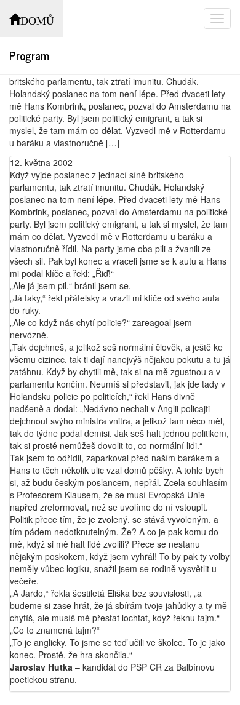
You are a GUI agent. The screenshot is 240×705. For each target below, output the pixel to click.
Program (29, 55)
